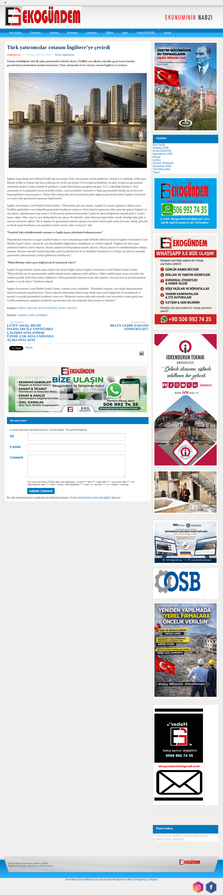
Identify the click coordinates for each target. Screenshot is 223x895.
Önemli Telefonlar (163, 163)
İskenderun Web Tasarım (40, 865)
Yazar (156, 172)
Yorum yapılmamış (64, 54)
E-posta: (15, 446)
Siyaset (54, 32)
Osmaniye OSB (162, 166)
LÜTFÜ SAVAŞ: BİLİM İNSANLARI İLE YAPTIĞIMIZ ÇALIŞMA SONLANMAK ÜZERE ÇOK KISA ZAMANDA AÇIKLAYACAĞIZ (30, 331)
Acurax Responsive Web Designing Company (131, 879)
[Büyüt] (212, 475)
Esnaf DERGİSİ (146, 32)
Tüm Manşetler (162, 169)
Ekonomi (35, 32)
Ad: (12, 436)
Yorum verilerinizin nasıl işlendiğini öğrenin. (95, 497)
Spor (125, 32)
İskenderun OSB (162, 153)
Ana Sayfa (15, 32)
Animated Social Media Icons (82, 879)
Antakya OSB (161, 147)
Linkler (157, 160)
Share (29, 347)
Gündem (92, 32)
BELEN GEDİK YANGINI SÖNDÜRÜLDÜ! (129, 326)
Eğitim (109, 32)
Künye (167, 32)
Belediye (72, 32)
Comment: (17, 457)
